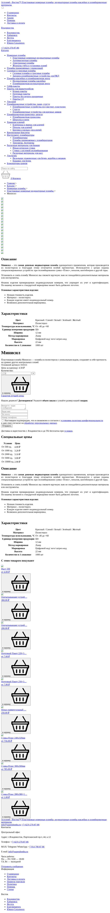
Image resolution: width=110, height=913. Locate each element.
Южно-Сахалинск (15, 43)
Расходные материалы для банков (23, 145)
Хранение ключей (15, 122)
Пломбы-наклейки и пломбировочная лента (28, 78)
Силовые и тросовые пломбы (21, 70)
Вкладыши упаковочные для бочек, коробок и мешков (39, 158)
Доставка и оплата (16, 23)
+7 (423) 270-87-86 (10, 48)
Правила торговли (16, 881)
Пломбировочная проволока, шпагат (25, 114)
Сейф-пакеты (13, 86)
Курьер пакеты (20, 91)
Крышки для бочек (22, 161)
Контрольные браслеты (18, 132)
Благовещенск (14, 40)
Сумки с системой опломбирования (30, 150)
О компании (13, 12)
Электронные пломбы (23, 63)
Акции (10, 18)
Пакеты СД (18, 99)
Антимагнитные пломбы (25, 60)
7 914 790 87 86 (37, 847)
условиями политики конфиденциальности (82, 420)
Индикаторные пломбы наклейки (29, 81)
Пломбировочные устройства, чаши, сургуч (28, 104)
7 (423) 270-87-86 (20, 842)
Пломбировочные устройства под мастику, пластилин (39, 107)
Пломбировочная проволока (26, 117)
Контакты (11, 15)
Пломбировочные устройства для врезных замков (37, 112)
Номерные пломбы (16, 55)
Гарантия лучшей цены (12, 396)
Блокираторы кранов (17, 163)
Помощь (11, 20)
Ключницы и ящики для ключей (28, 125)
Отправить (6, 426)
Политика (12, 884)
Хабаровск (12, 35)
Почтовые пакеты (21, 94)
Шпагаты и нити (21, 119)
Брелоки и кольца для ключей (27, 130)
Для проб (11, 101)
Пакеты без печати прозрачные (28, 96)
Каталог (5, 50)
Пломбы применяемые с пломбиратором (32, 140)
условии (68, 431)
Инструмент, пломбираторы (20, 135)
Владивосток (7, 28)
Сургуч (16, 109)
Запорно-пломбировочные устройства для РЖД (36, 76)
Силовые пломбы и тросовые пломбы (31, 73)
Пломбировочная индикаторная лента (31, 83)
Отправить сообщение (12, 866)
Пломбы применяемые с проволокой (25, 68)
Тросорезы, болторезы (23, 143)
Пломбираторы (20, 137)
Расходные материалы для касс (28, 153)
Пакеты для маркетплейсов (20, 89)
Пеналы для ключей (22, 127)
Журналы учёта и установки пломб (30, 65)
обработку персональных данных (40, 423)
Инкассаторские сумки (24, 148)
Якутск (10, 38)
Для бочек (12, 155)
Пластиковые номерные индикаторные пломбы (36, 58)
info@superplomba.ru (11, 824)
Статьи (10, 889)
